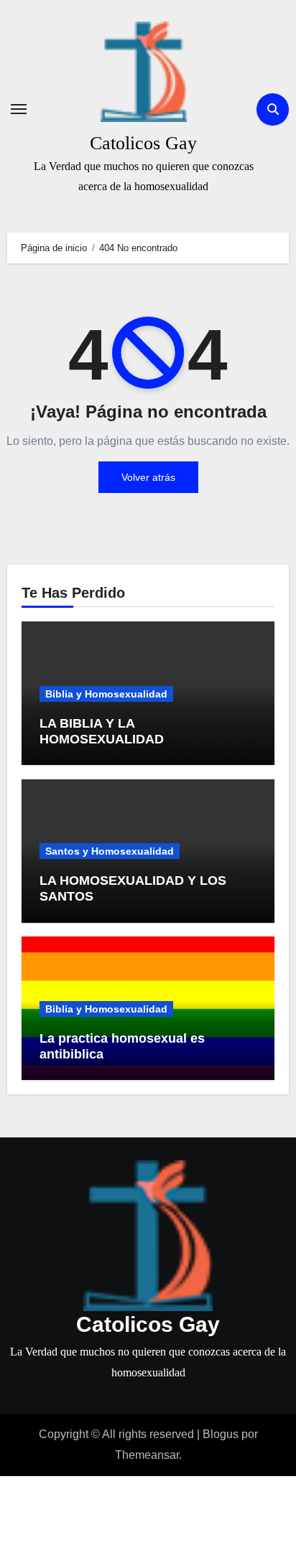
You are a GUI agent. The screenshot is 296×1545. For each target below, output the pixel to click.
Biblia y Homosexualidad (106, 694)
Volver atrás (148, 477)
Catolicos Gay (143, 143)
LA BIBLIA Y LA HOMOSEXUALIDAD (102, 731)
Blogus (221, 1434)
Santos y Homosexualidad (109, 851)
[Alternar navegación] (18, 109)
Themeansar (147, 1455)
